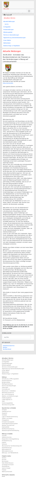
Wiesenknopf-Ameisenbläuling (10, 430)
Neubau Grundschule (8, 425)
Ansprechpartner (7, 380)
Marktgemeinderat (7, 384)
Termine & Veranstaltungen (11, 35)
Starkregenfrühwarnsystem (10, 423)
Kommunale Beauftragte (9, 386)
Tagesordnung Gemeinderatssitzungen (14, 37)
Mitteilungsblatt (7, 32)
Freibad (4, 470)
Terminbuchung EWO (8, 405)
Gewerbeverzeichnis (8, 345)
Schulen (4, 435)
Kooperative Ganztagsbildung (10, 439)
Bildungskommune (7, 451)
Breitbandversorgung (8, 429)
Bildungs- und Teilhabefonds (10, 453)
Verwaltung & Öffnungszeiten (10, 379)
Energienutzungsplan (8, 422)
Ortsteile (4, 415)
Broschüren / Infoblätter (9, 391)
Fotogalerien (5, 420)
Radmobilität (5, 427)
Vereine (5, 347)
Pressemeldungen (8, 29)
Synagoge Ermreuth (8, 464)
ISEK (3, 401)
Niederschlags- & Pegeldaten (11, 45)
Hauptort (4, 413)
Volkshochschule (6, 437)
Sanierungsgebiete (7, 403)
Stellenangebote (6, 398)
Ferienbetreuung (7, 447)
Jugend (4, 442)
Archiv (7, 24)
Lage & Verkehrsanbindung (10, 416)
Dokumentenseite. (8, 83)
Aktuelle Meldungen (9, 21)
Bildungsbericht (6, 449)
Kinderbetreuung (7, 440)
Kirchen (4, 459)
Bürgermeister (6, 382)
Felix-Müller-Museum (7, 463)
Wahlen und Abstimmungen (10, 396)
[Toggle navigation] (29, 11)
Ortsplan (4, 410)
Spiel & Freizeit (6, 468)
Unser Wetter (7, 40)
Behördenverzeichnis (8, 392)
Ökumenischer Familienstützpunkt (12, 446)
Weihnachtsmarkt (7, 471)
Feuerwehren (5, 466)
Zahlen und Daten (7, 418)
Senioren (4, 444)
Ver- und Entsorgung (8, 394)
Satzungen (5, 387)
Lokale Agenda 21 (7, 399)
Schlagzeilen (7, 27)
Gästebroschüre (6, 411)
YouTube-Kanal (7, 349)
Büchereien (5, 461)
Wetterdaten (7, 43)
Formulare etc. (6, 389)
